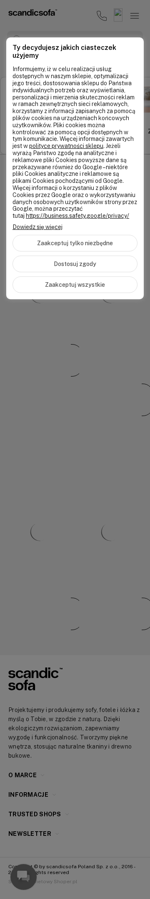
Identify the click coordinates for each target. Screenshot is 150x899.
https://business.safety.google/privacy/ (77, 215)
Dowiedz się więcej (37, 227)
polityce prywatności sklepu (66, 146)
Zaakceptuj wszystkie (75, 284)
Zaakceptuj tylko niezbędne (75, 243)
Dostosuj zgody (75, 264)
